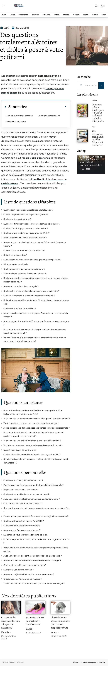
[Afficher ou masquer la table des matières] (47, 106)
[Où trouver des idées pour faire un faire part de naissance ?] (11, 607)
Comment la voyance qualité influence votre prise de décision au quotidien (91, 161)
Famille (5, 632)
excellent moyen (47, 75)
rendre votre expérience (36, 157)
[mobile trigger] (5, 6)
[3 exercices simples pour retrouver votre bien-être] (35, 607)
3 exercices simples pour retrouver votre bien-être (35, 621)
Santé (29, 629)
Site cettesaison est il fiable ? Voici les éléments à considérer (98, 138)
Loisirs (94, 100)
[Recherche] (96, 6)
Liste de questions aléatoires (19, 115)
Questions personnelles (49, 115)
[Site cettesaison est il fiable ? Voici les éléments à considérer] (82, 136)
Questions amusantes (16, 121)
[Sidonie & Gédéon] (19, 6)
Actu (93, 127)
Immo (54, 632)
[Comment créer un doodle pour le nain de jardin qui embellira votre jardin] (82, 110)
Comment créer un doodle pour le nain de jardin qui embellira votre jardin (98, 113)
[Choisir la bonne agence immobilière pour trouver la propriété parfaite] (60, 607)
